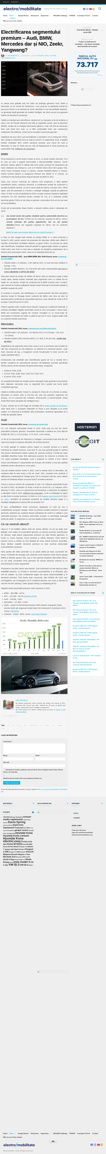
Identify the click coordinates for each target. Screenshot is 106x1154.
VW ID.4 (24, 865)
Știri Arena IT (76, 459)
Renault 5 (23, 852)
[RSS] (93, 9)
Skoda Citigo (8, 859)
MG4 (12, 846)
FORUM (72, 15)
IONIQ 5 (18, 841)
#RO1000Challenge (9, 817)
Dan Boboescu (13, 55)
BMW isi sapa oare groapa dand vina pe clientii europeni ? (30, 232)
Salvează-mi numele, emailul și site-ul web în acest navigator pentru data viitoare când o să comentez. (33, 771)
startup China (30, 596)
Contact (95, 15)
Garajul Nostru (23, 15)
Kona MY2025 (27, 844)
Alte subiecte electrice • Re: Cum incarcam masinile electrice (84, 664)
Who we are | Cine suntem (12, 21)
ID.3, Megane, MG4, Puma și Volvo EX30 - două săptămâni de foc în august (91, 524)
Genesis (19, 725)
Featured (40, 55)
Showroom (35, 15)
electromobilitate (21, 712)
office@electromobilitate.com (82, 835)
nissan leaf (9, 849)
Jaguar (25, 725)
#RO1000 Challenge (60, 15)
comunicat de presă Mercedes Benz (42, 328)
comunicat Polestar (39, 614)
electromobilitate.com (10, 716)
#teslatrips (19, 817)
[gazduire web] (87, 427)
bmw (13, 725)
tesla (11, 862)
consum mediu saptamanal (17, 818)
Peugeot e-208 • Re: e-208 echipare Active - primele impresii (85, 627)
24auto (76, 813)
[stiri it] (87, 441)
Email (38, 755)
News (11, 15)
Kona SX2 (6, 846)
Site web (6, 762)
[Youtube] (90, 9)
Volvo (6, 499)
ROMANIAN (14, 2)
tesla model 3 (21, 861)
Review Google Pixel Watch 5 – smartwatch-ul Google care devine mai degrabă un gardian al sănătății (86, 485)
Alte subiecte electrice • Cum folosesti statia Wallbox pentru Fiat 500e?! (86, 620)
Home (5, 15)
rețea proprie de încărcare (56, 406)
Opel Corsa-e (19, 849)
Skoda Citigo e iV (20, 859)
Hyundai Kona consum (16, 835)
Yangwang (60, 725)
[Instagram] (87, 9)
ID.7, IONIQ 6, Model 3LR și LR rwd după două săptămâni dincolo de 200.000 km (92, 539)
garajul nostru (21, 830)
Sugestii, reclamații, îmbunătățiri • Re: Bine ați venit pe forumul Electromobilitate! (86, 649)
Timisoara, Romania (79, 830)
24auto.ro (59, 710)
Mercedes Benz (34, 725)
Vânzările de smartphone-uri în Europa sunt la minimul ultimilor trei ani (86, 500)
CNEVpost (14, 611)
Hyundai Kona (24, 832)
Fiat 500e (26, 828)
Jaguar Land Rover (50, 496)
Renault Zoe (9, 856)
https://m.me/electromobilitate (82, 832)
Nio (41, 725)
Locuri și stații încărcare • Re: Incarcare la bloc (87, 657)
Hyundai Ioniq (11, 833)
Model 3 (17, 846)
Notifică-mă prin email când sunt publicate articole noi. (22, 778)
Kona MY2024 (14, 844)
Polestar (47, 725)
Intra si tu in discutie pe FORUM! (83, 593)
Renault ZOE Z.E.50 (23, 857)
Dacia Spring (16, 822)
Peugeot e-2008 (14, 852)
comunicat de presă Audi (38, 424)
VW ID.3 (14, 864)
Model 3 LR (24, 846)
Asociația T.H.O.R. (83, 15)
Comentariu (7, 741)
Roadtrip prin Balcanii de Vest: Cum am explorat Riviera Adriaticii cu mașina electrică (91, 553)
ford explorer (10, 830)
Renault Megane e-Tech (20, 854)
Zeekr (3, 728)
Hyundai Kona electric (13, 840)
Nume (5, 755)
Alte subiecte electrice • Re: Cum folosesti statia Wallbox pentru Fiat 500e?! (85, 603)
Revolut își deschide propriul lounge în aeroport (87, 468)
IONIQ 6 (26, 842)
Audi (8, 725)
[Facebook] (84, 9)
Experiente (45, 15)
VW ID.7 (31, 865)
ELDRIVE (77, 818)
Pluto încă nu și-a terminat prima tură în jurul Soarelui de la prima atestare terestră (87, 476)
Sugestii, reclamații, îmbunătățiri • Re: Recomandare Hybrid (86, 641)
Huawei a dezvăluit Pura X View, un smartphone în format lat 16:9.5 (85, 494)
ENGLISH (6, 2)
